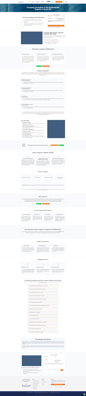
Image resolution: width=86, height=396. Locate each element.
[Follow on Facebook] (55, 387)
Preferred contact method (60, 18)
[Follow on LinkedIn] (60, 387)
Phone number (49, 18)
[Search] (63, 1)
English (66, 1)
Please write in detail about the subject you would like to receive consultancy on (55, 21)
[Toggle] (28, 286)
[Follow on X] (59, 387)
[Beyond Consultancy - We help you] (21, 2)
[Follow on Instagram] (57, 387)
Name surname (46, 356)
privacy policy (54, 369)
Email (55, 356)
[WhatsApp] (84, 394)
